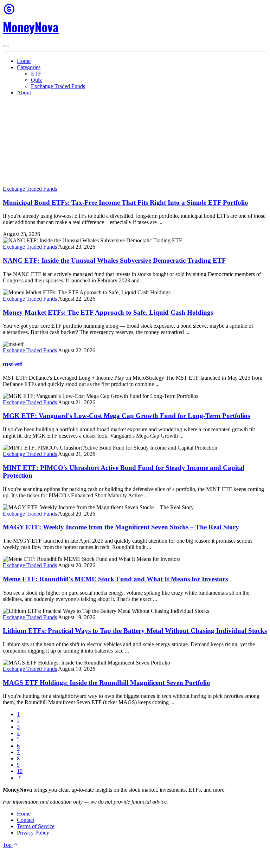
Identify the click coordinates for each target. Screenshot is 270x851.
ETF (36, 74)
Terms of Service (35, 826)
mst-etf (12, 364)
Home (24, 61)
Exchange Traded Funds (58, 86)
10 (19, 771)
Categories (28, 67)
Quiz (36, 80)
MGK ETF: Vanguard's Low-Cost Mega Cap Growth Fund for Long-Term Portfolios (126, 415)
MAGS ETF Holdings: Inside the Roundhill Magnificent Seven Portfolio (106, 682)
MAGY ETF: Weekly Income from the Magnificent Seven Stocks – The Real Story (121, 527)
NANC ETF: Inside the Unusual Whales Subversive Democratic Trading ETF (114, 260)
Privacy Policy (33, 833)
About (24, 93)
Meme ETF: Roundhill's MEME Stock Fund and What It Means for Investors (115, 579)
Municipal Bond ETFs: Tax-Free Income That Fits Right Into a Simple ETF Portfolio (125, 202)
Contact (25, 820)
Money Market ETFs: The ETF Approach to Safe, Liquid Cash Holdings (108, 312)
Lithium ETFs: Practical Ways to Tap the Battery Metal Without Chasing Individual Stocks (135, 630)
